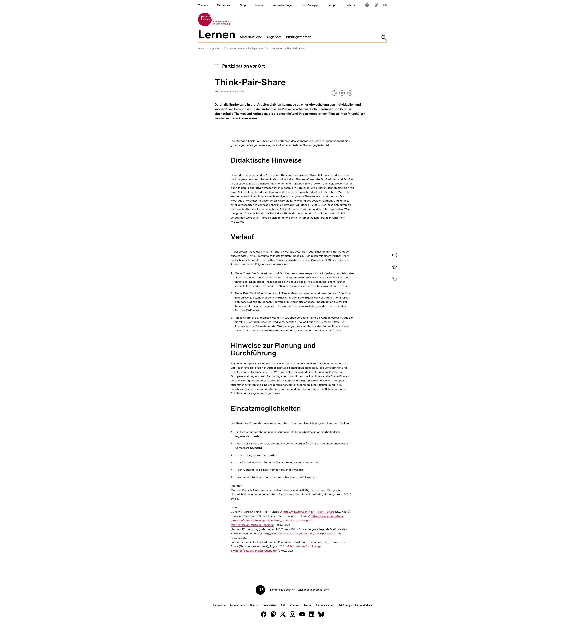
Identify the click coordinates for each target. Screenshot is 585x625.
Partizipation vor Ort (258, 48)
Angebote (214, 48)
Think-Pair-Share (296, 48)
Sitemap (254, 605)
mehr (351, 5)
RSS (283, 605)
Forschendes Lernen (233, 48)
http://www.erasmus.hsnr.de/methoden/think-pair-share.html (302, 533)
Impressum (219, 605)
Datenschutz (237, 605)
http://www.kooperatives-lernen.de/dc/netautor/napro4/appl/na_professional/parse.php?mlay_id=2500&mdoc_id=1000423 (287, 520)
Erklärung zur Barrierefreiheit (355, 605)
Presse (307, 605)
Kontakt (294, 605)
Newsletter (269, 605)
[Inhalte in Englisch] (385, 5)
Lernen (201, 48)
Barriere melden (325, 605)
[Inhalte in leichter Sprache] (367, 5)
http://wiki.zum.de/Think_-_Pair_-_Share (308, 511)
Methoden (277, 48)
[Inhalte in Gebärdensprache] (376, 5)
